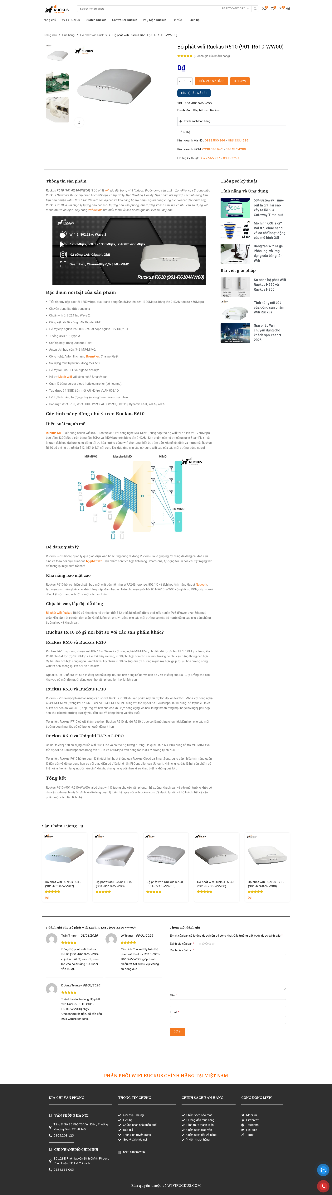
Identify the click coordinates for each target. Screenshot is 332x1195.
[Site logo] (56, 8)
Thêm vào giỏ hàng (211, 81)
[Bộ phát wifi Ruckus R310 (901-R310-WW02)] (64, 855)
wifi (107, 190)
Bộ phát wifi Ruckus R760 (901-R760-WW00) (266, 884)
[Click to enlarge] (79, 122)
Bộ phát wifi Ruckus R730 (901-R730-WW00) (215, 884)
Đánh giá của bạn (182, 943)
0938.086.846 (212, 149)
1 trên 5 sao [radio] (200, 943)
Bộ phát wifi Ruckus (94, 35)
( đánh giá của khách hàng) (212, 56)
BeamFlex (93, 356)
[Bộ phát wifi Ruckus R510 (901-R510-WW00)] (115, 855)
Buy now (240, 81)
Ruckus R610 (55, 433)
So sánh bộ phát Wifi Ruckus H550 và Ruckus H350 (270, 284)
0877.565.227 (210, 158)
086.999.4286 (238, 140)
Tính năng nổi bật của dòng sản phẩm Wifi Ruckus (269, 307)
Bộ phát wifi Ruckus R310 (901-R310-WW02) (63, 884)
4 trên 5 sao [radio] (209, 943)
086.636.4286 (236, 149)
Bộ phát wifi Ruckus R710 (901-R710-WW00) (164, 884)
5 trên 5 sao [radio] (213, 943)
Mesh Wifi (65, 377)
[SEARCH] (255, 8)
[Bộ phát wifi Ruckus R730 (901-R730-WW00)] (216, 855)
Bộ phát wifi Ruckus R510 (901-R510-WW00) (114, 884)
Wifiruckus (95, 210)
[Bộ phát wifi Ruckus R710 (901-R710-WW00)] (166, 855)
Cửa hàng (68, 35)
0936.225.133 (233, 158)
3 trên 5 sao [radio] (206, 943)
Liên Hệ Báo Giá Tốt (194, 93)
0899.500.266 (215, 140)
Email (174, 1012)
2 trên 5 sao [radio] (203, 943)
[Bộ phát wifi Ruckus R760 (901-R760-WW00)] (267, 855)
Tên (173, 995)
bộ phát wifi (94, 561)
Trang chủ (50, 35)
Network (201, 584)
